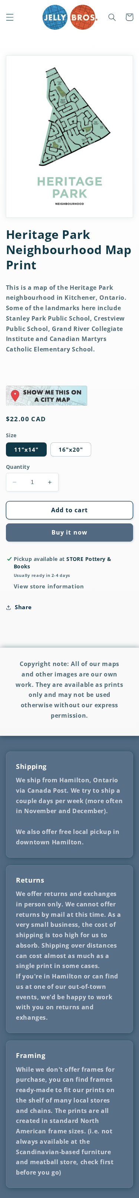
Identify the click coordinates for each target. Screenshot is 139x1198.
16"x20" (71, 449)
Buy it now (69, 532)
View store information (49, 586)
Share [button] (23, 607)
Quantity (18, 466)
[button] (9, 17)
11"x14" (26, 449)
